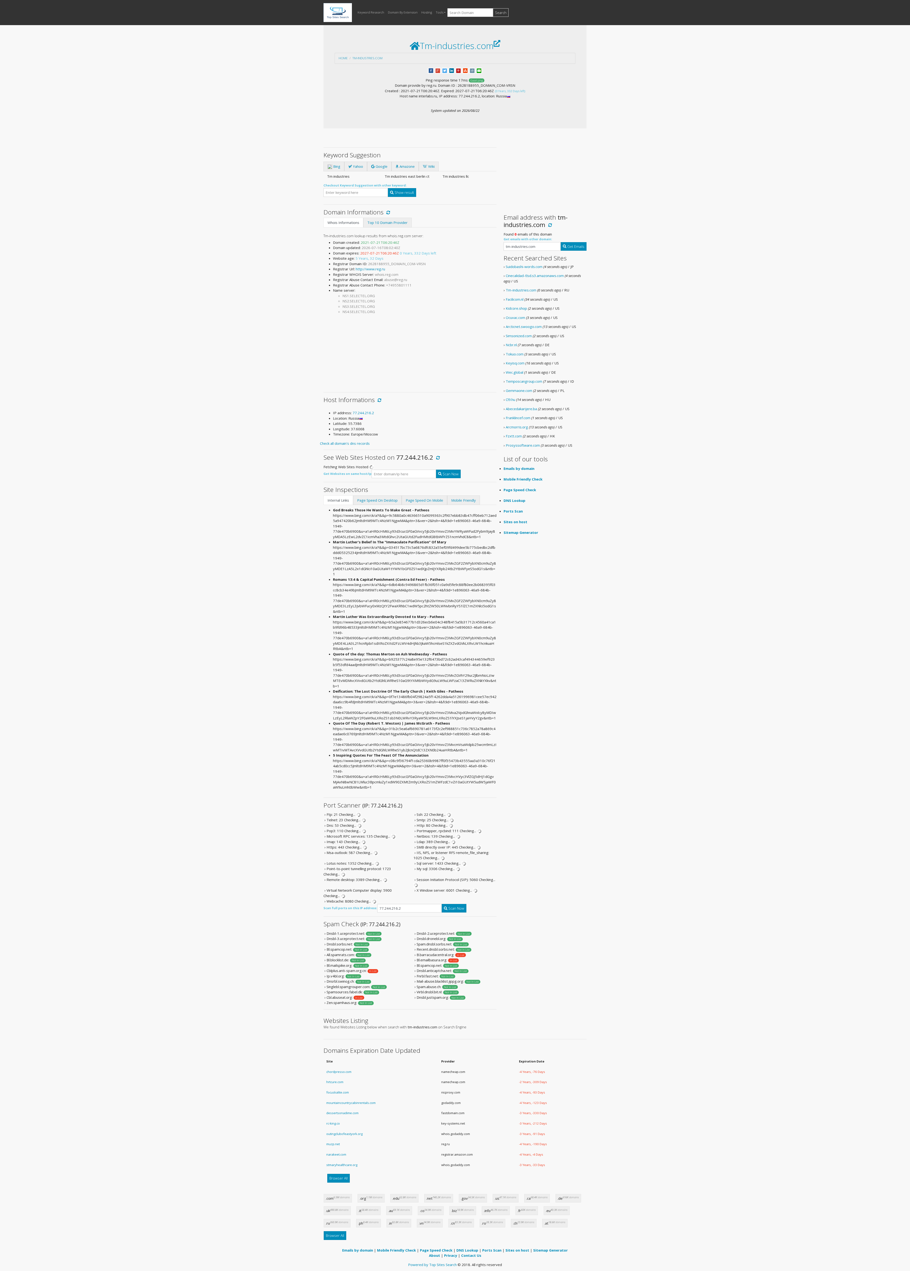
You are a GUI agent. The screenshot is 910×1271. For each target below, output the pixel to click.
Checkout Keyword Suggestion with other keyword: (365, 185)
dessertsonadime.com (342, 1113)
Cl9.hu (510, 399)
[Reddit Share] (472, 70)
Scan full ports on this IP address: (350, 908)
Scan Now (450, 474)
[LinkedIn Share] (452, 70)
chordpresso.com (338, 1072)
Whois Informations (343, 222)
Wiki (431, 166)
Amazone (407, 166)
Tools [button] (439, 12)
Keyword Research (371, 12)
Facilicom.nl (514, 299)
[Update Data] (387, 212)
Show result (404, 192)
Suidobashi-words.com (524, 266)
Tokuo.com (514, 354)
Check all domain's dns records (345, 443)
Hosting (426, 12)
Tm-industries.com (367, 58)
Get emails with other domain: (528, 239)
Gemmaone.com (519, 390)
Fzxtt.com (514, 436)
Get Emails (575, 246)
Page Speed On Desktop (377, 500)
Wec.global (514, 372)
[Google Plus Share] (438, 70)
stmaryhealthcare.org (341, 1165)
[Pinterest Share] (458, 70)
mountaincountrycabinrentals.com (351, 1103)
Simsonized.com (519, 335)
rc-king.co (333, 1123)
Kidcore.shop (516, 308)
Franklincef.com (518, 417)
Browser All (338, 1178)
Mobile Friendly (463, 500)
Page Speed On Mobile (424, 500)
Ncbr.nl (511, 344)
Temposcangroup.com (524, 381)
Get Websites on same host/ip (347, 474)
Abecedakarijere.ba (521, 408)
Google (381, 166)
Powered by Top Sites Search (432, 1264)
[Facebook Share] (431, 70)
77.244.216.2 (363, 412)
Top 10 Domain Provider (387, 222)
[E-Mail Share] (479, 70)
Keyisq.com (515, 363)
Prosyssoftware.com (523, 445)
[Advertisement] (409, 351)
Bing (336, 166)
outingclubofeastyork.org (344, 1134)
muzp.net (333, 1144)
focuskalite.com (337, 1092)
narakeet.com (336, 1154)
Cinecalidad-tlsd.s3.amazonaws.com (535, 275)
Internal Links (338, 500)
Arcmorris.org (517, 427)
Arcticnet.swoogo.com (524, 326)
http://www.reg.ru (370, 269)
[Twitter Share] (445, 70)
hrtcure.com (334, 1082)
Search (500, 12)
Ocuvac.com (515, 317)
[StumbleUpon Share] (465, 70)
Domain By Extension (403, 12)
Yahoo (357, 166)
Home (343, 58)
